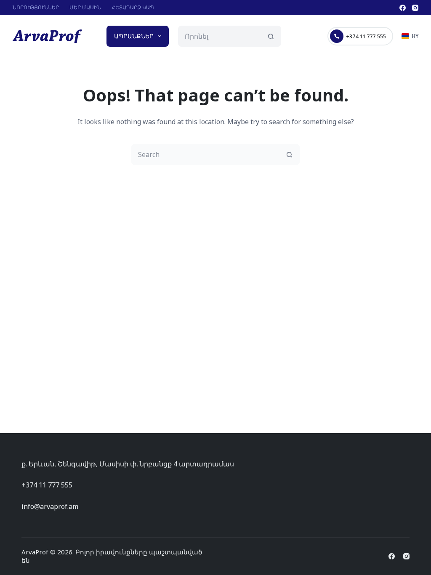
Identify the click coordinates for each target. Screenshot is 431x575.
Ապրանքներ (134, 36)
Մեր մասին (85, 7)
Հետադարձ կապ (133, 7)
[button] (410, 36)
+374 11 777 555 (366, 36)
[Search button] (271, 36)
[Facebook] (402, 8)
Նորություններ (36, 7)
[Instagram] (415, 8)
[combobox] (219, 36)
